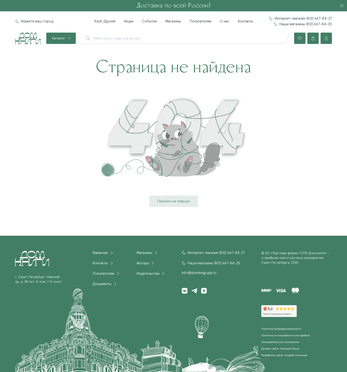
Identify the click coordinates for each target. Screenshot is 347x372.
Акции (128, 21)
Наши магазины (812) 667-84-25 (305, 24)
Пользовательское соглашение (280, 342)
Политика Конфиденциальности (281, 329)
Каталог (58, 38)
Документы (102, 284)
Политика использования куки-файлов (285, 335)
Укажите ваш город (37, 21)
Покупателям (200, 21)
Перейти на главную (173, 201)
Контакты (245, 21)
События (149, 21)
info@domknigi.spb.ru (199, 273)
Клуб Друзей (104, 21)
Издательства (147, 273)
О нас (224, 21)
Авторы (142, 263)
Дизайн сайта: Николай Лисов (280, 348)
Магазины (173, 21)
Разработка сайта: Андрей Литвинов (284, 355)
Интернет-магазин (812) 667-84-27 (303, 18)
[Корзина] (313, 38)
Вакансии (100, 253)
